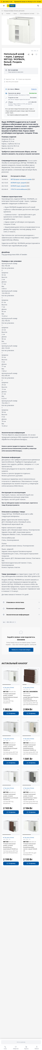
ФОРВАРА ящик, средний (18, 183)
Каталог (8, 13)
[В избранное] (36, 54)
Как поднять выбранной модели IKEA (17, 115)
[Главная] (2, 13)
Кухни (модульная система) (27, 13)
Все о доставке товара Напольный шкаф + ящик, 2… (20, 109)
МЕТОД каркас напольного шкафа (21, 179)
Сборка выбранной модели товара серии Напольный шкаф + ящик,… (20, 112)
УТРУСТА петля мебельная (19, 189)
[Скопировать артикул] (15, 622)
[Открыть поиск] (38, 5)
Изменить (34, 89)
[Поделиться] (28, 54)
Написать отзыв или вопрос (21, 650)
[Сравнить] (32, 54)
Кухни (15, 13)
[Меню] (4, 5)
